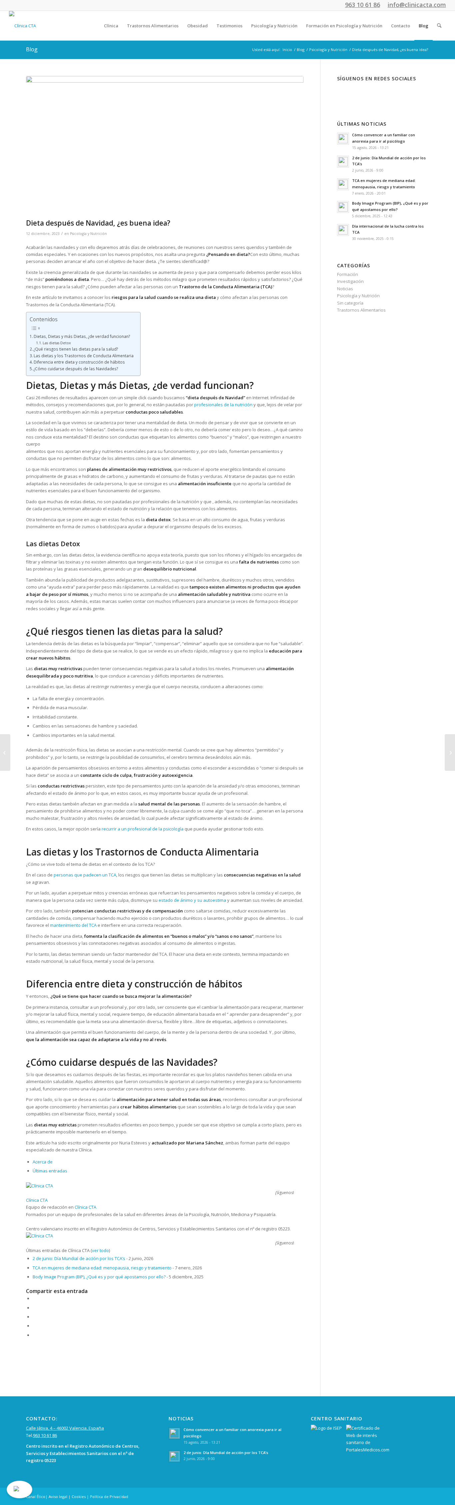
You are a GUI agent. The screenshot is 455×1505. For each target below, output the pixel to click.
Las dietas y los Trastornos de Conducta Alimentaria (84, 355)
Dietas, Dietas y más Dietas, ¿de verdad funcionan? (82, 336)
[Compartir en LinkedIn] (34, 1326)
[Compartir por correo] (34, 1335)
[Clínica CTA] (67, 1186)
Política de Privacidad (109, 1496)
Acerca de (43, 1162)
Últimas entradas (50, 1171)
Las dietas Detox (57, 343)
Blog (32, 49)
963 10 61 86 (45, 1435)
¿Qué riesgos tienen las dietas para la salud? (76, 349)
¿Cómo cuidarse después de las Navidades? (76, 368)
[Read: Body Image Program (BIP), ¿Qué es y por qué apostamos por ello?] (343, 207)
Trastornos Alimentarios (361, 310)
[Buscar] (439, 25)
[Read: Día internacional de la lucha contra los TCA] (343, 230)
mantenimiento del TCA (73, 925)
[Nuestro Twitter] (367, 92)
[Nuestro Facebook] (347, 92)
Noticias (345, 289)
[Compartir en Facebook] (34, 1298)
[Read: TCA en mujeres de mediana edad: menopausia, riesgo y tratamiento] (343, 184)
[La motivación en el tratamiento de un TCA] (5, 752)
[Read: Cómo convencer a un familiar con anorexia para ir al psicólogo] (343, 139)
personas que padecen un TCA (85, 875)
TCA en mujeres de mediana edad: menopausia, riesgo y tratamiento (102, 1268)
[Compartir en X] (34, 1308)
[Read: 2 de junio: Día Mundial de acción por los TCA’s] (343, 162)
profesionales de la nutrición (222, 405)
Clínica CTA (37, 1200)
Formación (347, 274)
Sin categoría (350, 303)
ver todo (100, 1250)
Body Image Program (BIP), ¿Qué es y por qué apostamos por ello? (99, 1277)
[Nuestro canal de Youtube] (388, 92)
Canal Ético (35, 1496)
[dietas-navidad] (164, 145)
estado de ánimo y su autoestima (192, 900)
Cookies (79, 1496)
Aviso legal (58, 1496)
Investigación (350, 281)
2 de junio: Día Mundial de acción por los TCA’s (79, 1258)
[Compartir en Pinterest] (34, 1317)
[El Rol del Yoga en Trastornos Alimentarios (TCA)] (450, 752)
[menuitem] (111, 25)
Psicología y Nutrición (88, 233)
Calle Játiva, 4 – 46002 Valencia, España (65, 1428)
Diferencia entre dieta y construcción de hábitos (79, 362)
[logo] (22, 25)
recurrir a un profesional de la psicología (143, 829)
